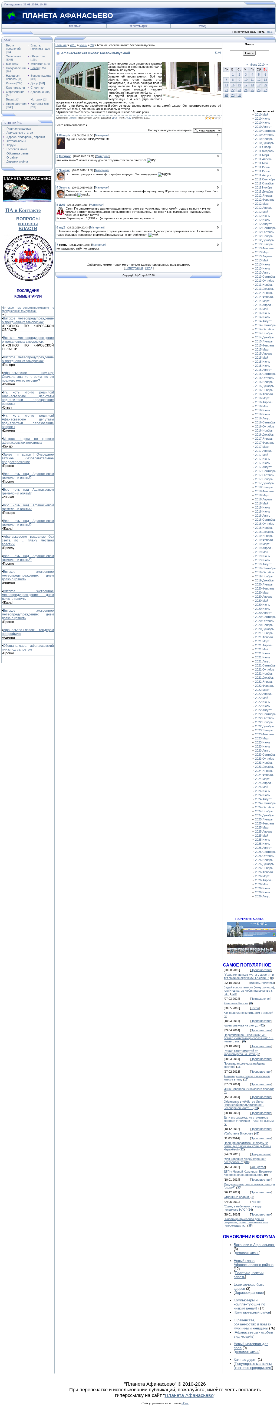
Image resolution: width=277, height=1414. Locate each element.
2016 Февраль (264, 394)
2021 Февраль (264, 637)
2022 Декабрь (264, 726)
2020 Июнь (262, 604)
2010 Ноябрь (264, 138)
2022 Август (263, 710)
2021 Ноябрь (264, 673)
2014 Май (261, 309)
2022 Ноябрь (264, 722)
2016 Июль (262, 414)
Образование (15, 91)
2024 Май (261, 787)
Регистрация (138, 26)
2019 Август (263, 564)
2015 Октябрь (264, 377)
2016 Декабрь (264, 434)
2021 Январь (264, 633)
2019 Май (261, 552)
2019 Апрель (263, 548)
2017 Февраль (264, 442)
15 (233, 84)
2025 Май (261, 835)
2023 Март (262, 738)
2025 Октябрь (264, 855)
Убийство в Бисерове (238, 1133)
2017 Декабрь (264, 483)
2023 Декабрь (264, 766)
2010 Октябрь (264, 134)
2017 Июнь (262, 458)
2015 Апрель (263, 353)
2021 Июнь (262, 653)
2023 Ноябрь (264, 762)
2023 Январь (264, 730)
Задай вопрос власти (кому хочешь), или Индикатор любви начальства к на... (249, 990)
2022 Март (262, 689)
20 (265, 84)
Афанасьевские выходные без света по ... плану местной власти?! (28, 540)
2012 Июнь (262, 215)
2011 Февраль (264, 151)
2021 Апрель (263, 645)
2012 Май (261, 211)
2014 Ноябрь (264, 333)
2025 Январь (264, 819)
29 (233, 95)
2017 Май (261, 454)
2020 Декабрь (264, 629)
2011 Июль (262, 171)
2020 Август (263, 612)
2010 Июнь (262, 118)
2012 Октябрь (264, 232)
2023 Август (263, 750)
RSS (270, 31)
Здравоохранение (249, 1293)
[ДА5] (65, 208)
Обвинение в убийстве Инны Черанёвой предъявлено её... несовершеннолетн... (244, 1105)
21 (226, 90)
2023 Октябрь (264, 758)
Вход (202, 26)
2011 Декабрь (264, 191)
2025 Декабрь (264, 864)
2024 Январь (264, 770)
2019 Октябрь (264, 572)
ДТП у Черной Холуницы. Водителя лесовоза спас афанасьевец (248, 1173)
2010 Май (261, 114)
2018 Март (262, 495)
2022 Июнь (262, 701)
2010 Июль (262, 122)
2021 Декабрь (264, 677)
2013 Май (261, 260)
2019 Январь (264, 535)
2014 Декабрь (264, 337)
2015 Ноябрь (264, 381)
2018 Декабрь (264, 531)
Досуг (34, 83)
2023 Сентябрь (265, 754)
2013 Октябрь (264, 280)
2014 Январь (264, 292)
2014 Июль (262, 317)
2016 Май (261, 406)
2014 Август (263, 321)
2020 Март (262, 592)
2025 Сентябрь (265, 851)
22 (233, 90)
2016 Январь (264, 390)
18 (252, 84)
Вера (9, 99)
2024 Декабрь (264, 815)
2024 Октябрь (264, 807)
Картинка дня (40, 103)
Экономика (13, 56)
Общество (38, 56)
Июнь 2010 (257, 64)
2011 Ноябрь (263, 187)
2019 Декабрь (264, 580)
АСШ (128, 117)
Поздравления (16, 68)
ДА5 (114, 117)
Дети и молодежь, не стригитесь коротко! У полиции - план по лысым (249, 1119)
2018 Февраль (264, 491)
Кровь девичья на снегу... (241, 1025)
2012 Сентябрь (265, 228)
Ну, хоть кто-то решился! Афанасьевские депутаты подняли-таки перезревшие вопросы (28, 398)
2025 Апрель (263, 831)
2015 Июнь (262, 361)
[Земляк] (65, 174)
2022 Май (261, 697)
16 (239, 84)
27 (265, 90)
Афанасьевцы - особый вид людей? (253, 1334)
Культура (12, 87)
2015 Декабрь (264, 386)
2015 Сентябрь (265, 373)
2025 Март (262, 827)
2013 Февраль (264, 248)
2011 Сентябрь (265, 179)
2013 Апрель (263, 256)
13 (265, 79)
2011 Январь (263, 147)
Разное (11, 83)
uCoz (185, 1403)
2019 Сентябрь (265, 568)
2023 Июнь (262, 742)
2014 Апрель (263, 305)
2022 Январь (264, 681)
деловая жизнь (247, 1253)
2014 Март (262, 300)
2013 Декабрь (264, 288)
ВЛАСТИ (28, 228)
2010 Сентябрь (265, 130)
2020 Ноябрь (264, 625)
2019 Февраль (264, 539)
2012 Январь (264, 195)
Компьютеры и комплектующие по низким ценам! (249, 1304)
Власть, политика (37, 47)
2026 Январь (264, 868)
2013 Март (262, 252)
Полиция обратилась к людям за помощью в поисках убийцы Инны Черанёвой (247, 1146)
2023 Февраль (264, 734)
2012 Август (263, 223)
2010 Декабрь (264, 142)
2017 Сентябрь (265, 471)
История (36, 99)
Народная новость (12, 77)
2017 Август (263, 467)
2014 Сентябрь (265, 325)
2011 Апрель (263, 159)
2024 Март (262, 778)
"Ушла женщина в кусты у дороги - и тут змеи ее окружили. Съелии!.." (249, 976)
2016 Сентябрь (265, 422)
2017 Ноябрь (264, 479)
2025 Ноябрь (264, 859)
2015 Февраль (264, 345)
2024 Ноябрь (264, 811)
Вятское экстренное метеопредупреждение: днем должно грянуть (28, 575)
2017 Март (262, 446)
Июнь (83, 45)
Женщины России (236, 1003)
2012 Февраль (264, 199)
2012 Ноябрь (264, 236)
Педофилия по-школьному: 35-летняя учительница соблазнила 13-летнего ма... (248, 1038)
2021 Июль (262, 657)
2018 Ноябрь (264, 527)
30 (239, 95)
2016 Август (263, 418)
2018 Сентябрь (265, 519)
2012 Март (262, 203)
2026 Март (262, 876)
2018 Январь (264, 487)
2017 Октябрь (264, 475)
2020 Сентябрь (265, 616)
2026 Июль (262, 892)
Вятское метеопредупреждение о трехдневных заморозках (28, 309)
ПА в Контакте (23, 210)
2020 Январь (264, 584)
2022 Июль (262, 706)
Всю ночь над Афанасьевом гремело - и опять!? (28, 476)
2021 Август (263, 661)
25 (252, 90)
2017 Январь (264, 438)
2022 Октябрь (264, 718)
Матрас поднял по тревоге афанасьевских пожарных (28, 441)
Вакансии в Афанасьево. (254, 1245)
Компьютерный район (252, 1312)
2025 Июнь (262, 839)
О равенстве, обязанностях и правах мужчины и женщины (252, 1324)
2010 (73, 45)
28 (92, 45)
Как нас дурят (245, 1360)
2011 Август (263, 175)
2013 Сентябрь (265, 276)
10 (246, 79)
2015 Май (261, 357)
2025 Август (263, 847)
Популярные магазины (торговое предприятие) (253, 1366)
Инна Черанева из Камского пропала (249, 1088)
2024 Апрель (263, 783)
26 (258, 90)
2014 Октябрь (264, 329)
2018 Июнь (262, 507)
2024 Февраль (264, 774)
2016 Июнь (262, 410)
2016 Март (262, 398)
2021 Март (262, 641)
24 (246, 90)
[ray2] (57, 231)
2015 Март (262, 349)
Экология (37, 63)
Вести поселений (13, 47)
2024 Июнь (262, 791)
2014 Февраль (264, 296)
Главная (75, 26)
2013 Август (263, 272)
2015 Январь (264, 341)
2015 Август (263, 369)
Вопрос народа (41, 75)
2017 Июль (262, 462)
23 (239, 90)
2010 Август (263, 126)
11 (252, 79)
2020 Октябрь (264, 620)
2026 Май (261, 884)
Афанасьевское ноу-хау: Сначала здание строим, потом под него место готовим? (28, 376)
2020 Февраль (264, 588)
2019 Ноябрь (264, 576)
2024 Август (263, 799)
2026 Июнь (262, 888)
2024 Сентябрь (265, 803)
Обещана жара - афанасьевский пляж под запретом (28, 647)
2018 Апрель (263, 499)
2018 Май (261, 503)
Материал (101, 135)
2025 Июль (262, 843)
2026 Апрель (263, 880)
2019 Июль (262, 560)
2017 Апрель (263, 450)
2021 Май (261, 649)
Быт (8, 63)
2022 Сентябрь (265, 714)
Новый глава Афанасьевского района (253, 1263)
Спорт (35, 87)
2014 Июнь (262, 313)
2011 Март (262, 155)
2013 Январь (264, 244)
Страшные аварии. (237, 1196)
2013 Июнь (262, 264)
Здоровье (37, 91)
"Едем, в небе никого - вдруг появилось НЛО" (243, 1208)
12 (258, 79)
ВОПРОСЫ (28, 219)
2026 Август (263, 896)
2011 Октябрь (264, 183)
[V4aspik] (65, 139)
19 (258, 84)
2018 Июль (262, 511)
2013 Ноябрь (264, 284)
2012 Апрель (263, 207)
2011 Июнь (262, 167)
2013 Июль (262, 268)
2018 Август (263, 515)
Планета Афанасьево (189, 1395)
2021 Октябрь (264, 669)
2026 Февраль (264, 872)
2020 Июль (262, 608)
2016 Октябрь (264, 426)
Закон (35, 68)
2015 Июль (262, 365)
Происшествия (16, 103)
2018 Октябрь (264, 523)
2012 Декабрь (264, 240)
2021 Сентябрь (265, 665)
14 (226, 84)
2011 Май (261, 163)
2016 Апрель (263, 402)
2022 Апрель (263, 693)
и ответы (28, 223)
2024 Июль (262, 795)
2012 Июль (262, 219)
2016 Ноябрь (264, 430)
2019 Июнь (262, 556)
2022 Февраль (264, 685)
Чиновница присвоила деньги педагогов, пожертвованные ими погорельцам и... (246, 1222)
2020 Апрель (263, 596)
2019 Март (262, 544)
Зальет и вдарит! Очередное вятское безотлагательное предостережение (28, 458)
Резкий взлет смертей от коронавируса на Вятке (241, 1052)
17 (246, 84)
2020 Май (261, 600)
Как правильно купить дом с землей (248, 1012)
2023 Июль (262, 746)
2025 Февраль (264, 823)
